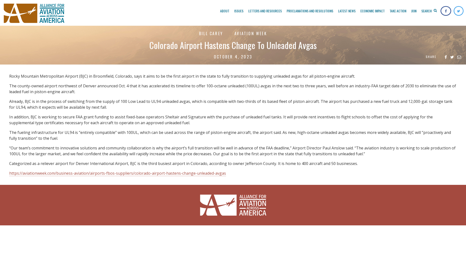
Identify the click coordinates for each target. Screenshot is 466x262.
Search (427, 10)
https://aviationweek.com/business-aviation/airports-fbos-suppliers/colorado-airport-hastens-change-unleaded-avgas (117, 173)
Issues (238, 10)
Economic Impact (372, 10)
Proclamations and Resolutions (310, 10)
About (224, 10)
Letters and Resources (265, 10)
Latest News (347, 10)
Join (413, 10)
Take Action (398, 10)
